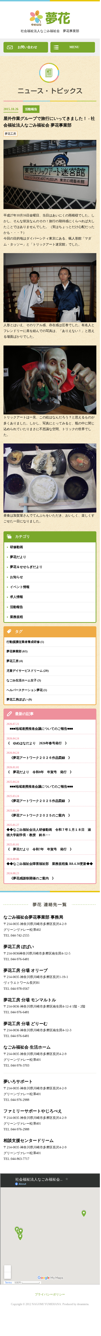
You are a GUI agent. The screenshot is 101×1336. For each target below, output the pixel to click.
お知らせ (16, 577)
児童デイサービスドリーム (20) (28, 670)
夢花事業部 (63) (17, 651)
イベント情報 (19, 587)
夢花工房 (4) (15, 661)
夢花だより (18, 557)
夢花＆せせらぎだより (26, 567)
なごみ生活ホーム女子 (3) (24, 680)
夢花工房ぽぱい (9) (19, 699)
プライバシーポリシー (50, 1294)
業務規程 (16, 617)
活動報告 (16, 607)
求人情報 (16, 597)
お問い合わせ (27, 47)
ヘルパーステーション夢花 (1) (27, 690)
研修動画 (16, 547)
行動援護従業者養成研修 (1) (25, 642)
